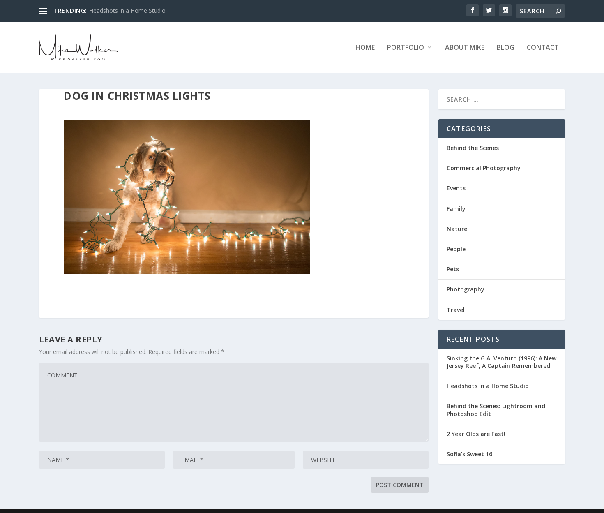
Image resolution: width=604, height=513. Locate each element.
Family (456, 209)
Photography (465, 289)
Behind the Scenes (473, 148)
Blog (505, 48)
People (456, 249)
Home (365, 48)
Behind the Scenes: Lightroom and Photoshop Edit (496, 409)
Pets (453, 269)
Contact (543, 48)
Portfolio (405, 48)
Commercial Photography (484, 168)
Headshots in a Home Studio (127, 10)
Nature (457, 229)
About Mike (464, 48)
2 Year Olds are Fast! (476, 434)
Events (456, 188)
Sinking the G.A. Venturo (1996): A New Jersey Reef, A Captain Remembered (501, 362)
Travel (456, 310)
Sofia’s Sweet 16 (469, 454)
